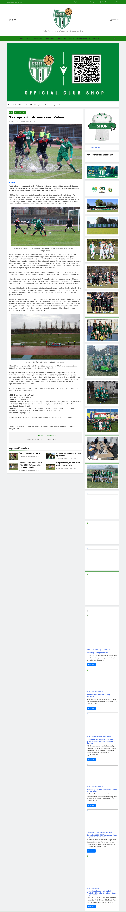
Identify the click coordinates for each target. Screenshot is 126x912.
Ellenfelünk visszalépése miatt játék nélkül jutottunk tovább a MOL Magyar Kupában (30, 465)
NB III (24, 112)
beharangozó (91, 832)
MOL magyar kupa (105, 736)
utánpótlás (106, 650)
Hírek (22, 38)
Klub (28, 38)
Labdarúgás (49, 38)
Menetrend (38, 38)
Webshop (95, 38)
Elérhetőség (61, 38)
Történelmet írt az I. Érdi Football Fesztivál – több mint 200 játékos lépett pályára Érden (101, 893)
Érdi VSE (13, 121)
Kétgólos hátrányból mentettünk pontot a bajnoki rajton (102, 790)
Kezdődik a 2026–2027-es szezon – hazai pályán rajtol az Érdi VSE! (102, 836)
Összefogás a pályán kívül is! (98, 2)
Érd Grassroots (82, 38)
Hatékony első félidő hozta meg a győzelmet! (99, 695)
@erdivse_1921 (96, 147)
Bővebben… (91, 664)
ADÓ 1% (71, 38)
